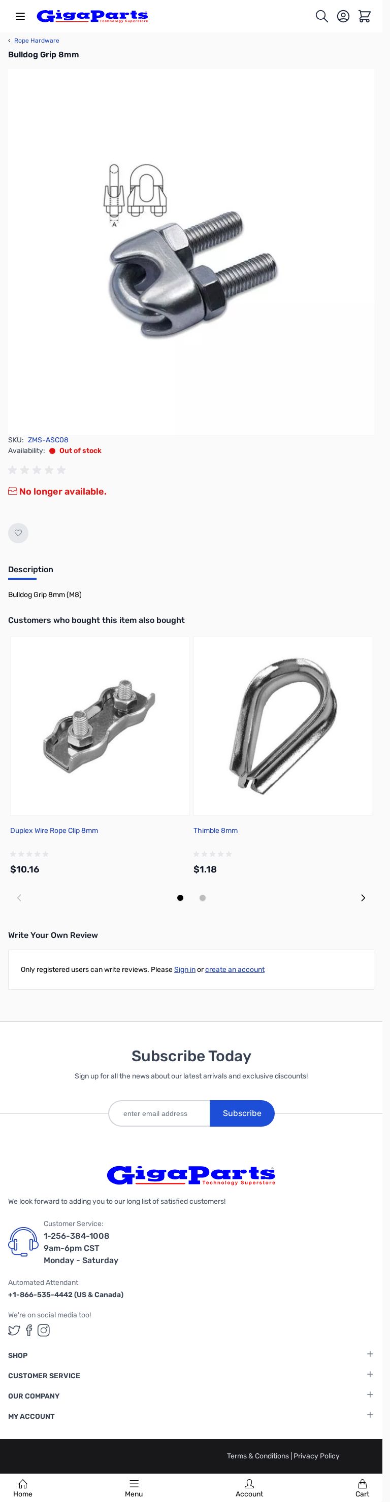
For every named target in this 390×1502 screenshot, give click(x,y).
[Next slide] (363, 898)
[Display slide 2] (202, 898)
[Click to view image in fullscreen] (191, 252)
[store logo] (92, 16)
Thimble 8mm (215, 830)
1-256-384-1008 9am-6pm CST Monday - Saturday (81, 1248)
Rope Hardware (33, 40)
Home (22, 1494)
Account (249, 1494)
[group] (38, 470)
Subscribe (242, 1113)
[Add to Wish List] (18, 533)
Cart (362, 1494)
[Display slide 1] (180, 898)
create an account (235, 969)
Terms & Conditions (258, 1456)
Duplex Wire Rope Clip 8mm (54, 830)
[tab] (30, 573)
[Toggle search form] (322, 16)
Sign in (185, 969)
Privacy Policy (317, 1456)
